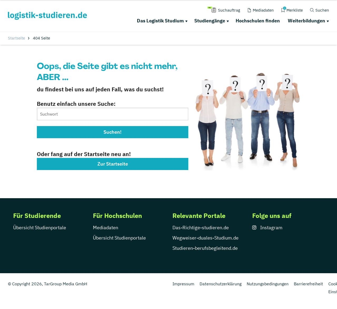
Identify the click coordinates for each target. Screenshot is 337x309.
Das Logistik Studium (160, 21)
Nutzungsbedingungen (268, 283)
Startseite (16, 38)
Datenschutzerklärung (220, 283)
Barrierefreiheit (308, 283)
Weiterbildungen (306, 21)
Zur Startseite (112, 164)
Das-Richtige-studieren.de (200, 228)
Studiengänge (209, 21)
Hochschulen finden (258, 21)
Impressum (183, 283)
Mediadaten (105, 228)
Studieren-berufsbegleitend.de (205, 248)
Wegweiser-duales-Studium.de (205, 238)
